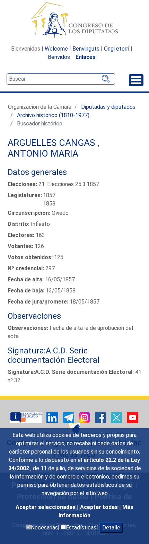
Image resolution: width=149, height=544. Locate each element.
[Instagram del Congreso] (85, 417)
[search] (61, 79)
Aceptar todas (99, 507)
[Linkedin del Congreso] (53, 417)
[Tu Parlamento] (27, 417)
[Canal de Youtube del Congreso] (132, 417)
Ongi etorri (116, 48)
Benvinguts (85, 48)
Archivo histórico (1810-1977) (53, 115)
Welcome (56, 48)
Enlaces (86, 57)
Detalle (111, 527)
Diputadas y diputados (108, 107)
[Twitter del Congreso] (117, 417)
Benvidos (59, 57)
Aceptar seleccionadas (46, 507)
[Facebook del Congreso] (101, 417)
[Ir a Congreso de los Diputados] (74, 20)
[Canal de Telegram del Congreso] (69, 417)
